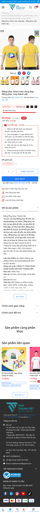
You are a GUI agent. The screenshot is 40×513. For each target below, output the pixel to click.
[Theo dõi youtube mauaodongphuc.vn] (23, 493)
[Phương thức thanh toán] (18, 500)
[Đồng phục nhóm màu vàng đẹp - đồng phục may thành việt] (20, 49)
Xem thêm (20, 296)
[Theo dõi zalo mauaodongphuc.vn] (11, 493)
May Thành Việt (17, 97)
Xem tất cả (19, 395)
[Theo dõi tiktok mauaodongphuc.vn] (29, 493)
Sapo (29, 417)
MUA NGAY (20, 179)
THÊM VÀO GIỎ (27, 171)
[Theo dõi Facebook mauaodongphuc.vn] (5, 493)
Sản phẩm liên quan (16, 343)
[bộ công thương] (12, 475)
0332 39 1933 (19, 183)
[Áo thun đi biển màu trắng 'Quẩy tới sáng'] (14, 359)
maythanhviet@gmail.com (21, 463)
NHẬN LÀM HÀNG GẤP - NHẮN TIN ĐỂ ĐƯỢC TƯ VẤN (19, 1)
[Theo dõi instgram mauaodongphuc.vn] (17, 493)
